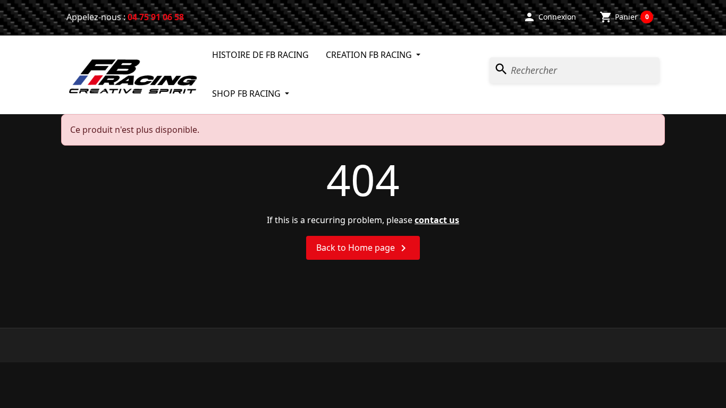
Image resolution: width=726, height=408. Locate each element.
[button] (550, 17)
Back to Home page (363, 248)
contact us (437, 220)
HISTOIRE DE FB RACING (260, 55)
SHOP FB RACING (247, 93)
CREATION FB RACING (370, 55)
